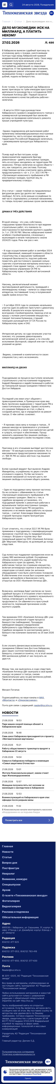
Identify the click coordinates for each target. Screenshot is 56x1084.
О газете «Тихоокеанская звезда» (25, 895)
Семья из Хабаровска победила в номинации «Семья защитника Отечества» (25, 762)
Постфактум (10, 868)
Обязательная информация (20, 917)
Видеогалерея (11, 906)
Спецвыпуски (11, 884)
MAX (41, 697)
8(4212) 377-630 (28, 960)
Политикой (37, 1074)
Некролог (8, 873)
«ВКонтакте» (8, 700)
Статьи (18, 21)
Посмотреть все (29, 821)
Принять (28, 1078)
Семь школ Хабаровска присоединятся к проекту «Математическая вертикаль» (28, 737)
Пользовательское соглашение (18, 1051)
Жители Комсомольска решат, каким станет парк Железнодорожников (25, 774)
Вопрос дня (9, 862)
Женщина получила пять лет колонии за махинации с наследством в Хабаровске (23, 786)
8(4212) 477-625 (10, 942)
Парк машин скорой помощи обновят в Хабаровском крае (22, 725)
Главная (6, 21)
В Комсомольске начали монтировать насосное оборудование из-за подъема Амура (27, 810)
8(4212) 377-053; (10, 951)
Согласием (27, 1074)
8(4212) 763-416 (28, 951)
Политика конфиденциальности (18, 1054)
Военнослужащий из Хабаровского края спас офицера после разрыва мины (25, 798)
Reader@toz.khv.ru (11, 970)
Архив (6, 890)
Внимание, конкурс (14, 879)
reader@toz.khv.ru (43, 705)
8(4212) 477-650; (10, 960)
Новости (7, 851)
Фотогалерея (11, 900)
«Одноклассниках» (27, 700)
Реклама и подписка (15, 911)
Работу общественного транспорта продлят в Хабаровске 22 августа (26, 749)
